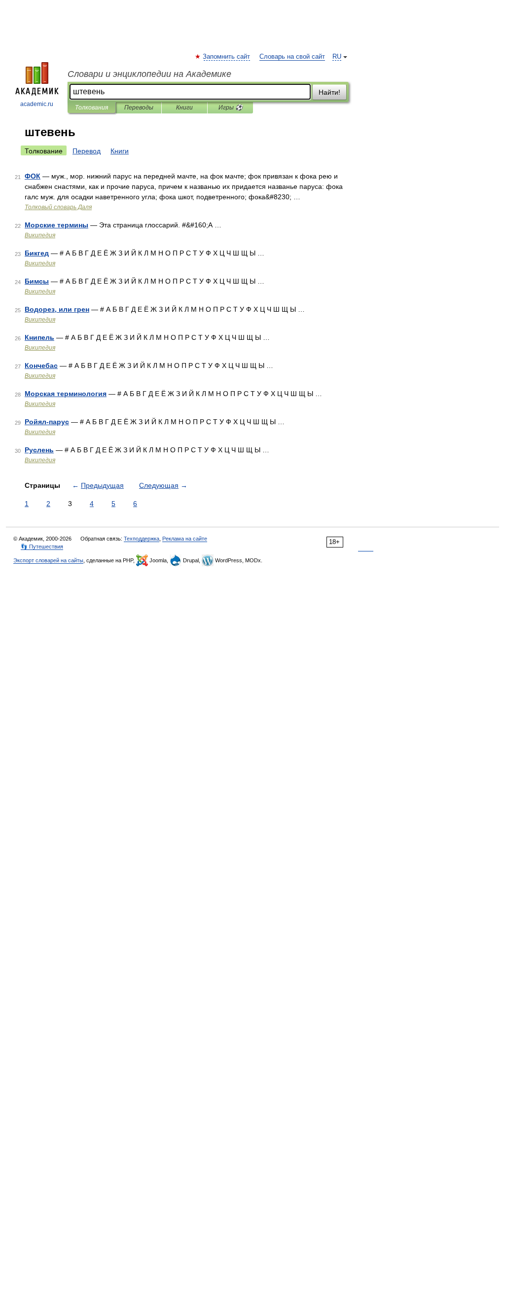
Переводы (138, 107)
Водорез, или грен (57, 309)
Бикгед (37, 253)
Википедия (40, 235)
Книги (184, 107)
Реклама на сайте (184, 539)
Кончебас (41, 365)
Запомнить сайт (227, 56)
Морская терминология (66, 394)
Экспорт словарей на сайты (48, 560)
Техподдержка (141, 539)
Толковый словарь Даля (58, 207)
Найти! (329, 92)
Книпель (39, 337)
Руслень (39, 450)
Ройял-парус (47, 422)
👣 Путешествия (42, 546)
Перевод (86, 151)
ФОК (32, 176)
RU (336, 56)
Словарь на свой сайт (292, 56)
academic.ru (36, 104)
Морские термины (56, 225)
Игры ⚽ (230, 107)
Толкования (91, 107)
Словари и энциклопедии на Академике (149, 74)
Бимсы (37, 281)
